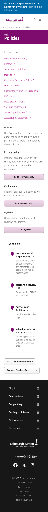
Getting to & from (15, 27)
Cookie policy (26, 491)
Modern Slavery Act (14, 59)
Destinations (16, 396)
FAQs (7, 96)
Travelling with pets (14, 112)
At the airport (16, 420)
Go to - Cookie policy (24, 203)
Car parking (15, 404)
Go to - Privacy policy (24, 177)
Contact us (9, 64)
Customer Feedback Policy (18, 80)
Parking (28, 27)
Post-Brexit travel (13, 102)
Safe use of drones (14, 107)
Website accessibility (24, 496)
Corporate (14, 429)
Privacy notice (25, 487)
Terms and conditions (15, 69)
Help (6, 34)
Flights (3, 27)
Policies (8, 75)
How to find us (12, 86)
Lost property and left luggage (20, 91)
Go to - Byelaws (24, 230)
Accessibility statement (16, 118)
